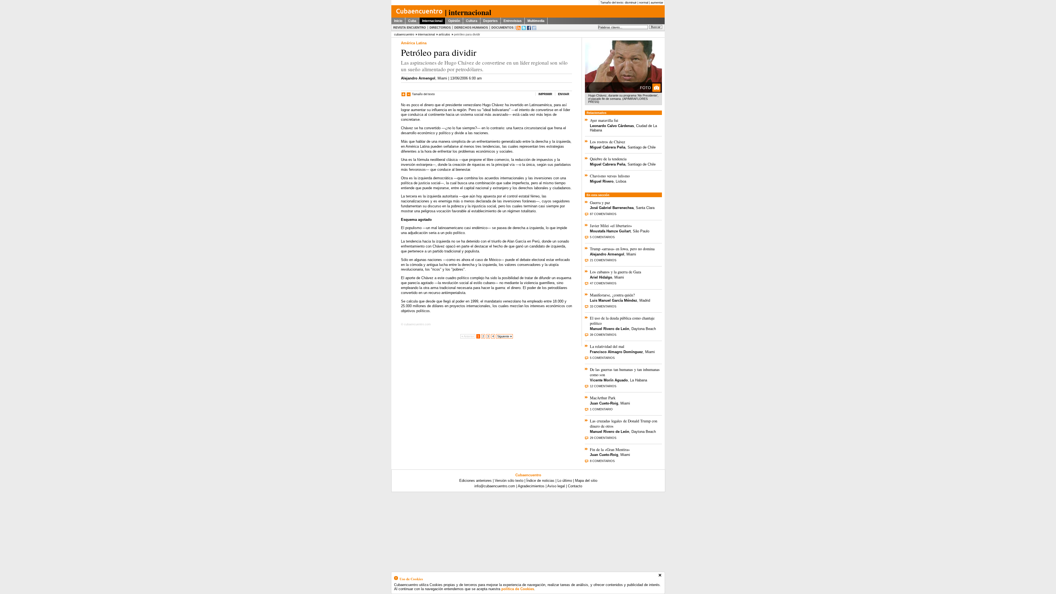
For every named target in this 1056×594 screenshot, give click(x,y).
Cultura (471, 21)
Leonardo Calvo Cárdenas (612, 126)
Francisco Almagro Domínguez (616, 352)
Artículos (444, 34)
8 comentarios (602, 461)
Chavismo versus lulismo (610, 175)
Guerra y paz (600, 202)
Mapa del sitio (586, 481)
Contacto (575, 486)
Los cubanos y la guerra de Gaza (615, 271)
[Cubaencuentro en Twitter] (523, 28)
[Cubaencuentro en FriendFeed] (534, 28)
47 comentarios (603, 283)
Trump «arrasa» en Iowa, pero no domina (622, 248)
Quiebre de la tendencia (608, 158)
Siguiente (504, 336)
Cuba (412, 21)
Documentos (502, 27)
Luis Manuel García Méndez (613, 300)
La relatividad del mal (607, 346)
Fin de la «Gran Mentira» (610, 449)
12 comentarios (603, 386)
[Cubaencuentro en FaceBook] (529, 28)
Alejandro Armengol (418, 78)
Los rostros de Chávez (607, 141)
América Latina (414, 43)
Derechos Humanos (471, 27)
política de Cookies (517, 589)
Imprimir (545, 94)
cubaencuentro (404, 34)
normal (643, 2)
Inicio (398, 21)
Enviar (563, 94)
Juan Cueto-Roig (604, 403)
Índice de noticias (540, 481)
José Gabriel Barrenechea (612, 208)
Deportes (490, 21)
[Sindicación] (518, 28)
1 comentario (601, 409)
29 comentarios (603, 437)
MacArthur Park (602, 397)
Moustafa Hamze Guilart (610, 231)
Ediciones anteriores (475, 481)
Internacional (432, 21)
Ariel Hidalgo (601, 277)
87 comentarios (603, 214)
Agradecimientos (531, 486)
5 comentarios (602, 237)
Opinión (454, 21)
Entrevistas (513, 21)
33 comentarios (603, 306)
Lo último (564, 481)
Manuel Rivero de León (609, 329)
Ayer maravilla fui (604, 120)
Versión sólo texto (509, 481)
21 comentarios (603, 260)
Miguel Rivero (602, 181)
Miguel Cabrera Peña (607, 147)
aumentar (657, 2)
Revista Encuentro (409, 27)
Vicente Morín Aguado (609, 380)
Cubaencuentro (528, 475)
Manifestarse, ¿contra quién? (612, 295)
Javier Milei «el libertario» (611, 225)
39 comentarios (603, 334)
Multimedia (535, 21)
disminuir (631, 2)
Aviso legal (556, 486)
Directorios (440, 27)
